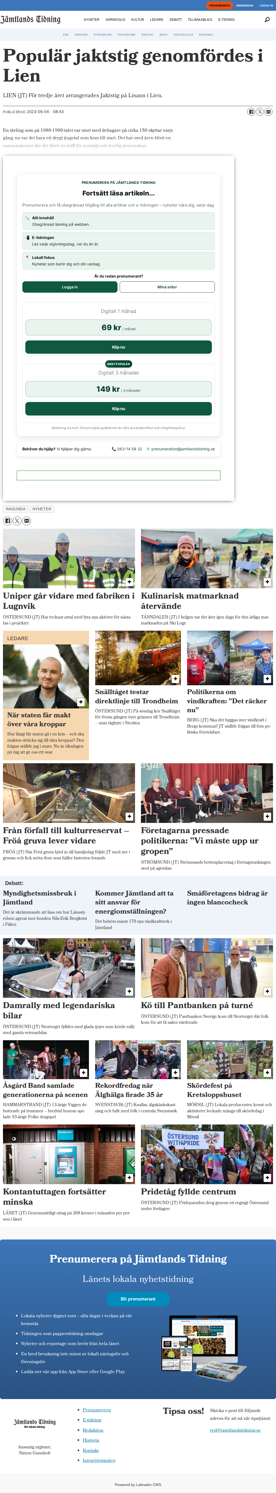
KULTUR (137, 20)
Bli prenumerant (138, 1299)
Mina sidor (167, 287)
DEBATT (176, 20)
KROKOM (81, 34)
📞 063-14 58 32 (127, 449)
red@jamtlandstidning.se (235, 1431)
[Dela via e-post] (268, 112)
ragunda (16, 509)
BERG (164, 34)
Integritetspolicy (99, 1461)
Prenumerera (97, 1410)
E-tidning (92, 1420)
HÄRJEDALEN (183, 34)
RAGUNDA (206, 34)
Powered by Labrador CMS (138, 1484)
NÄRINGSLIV (115, 20)
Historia (91, 1441)
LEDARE (156, 20)
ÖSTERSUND (127, 34)
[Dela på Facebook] (251, 112)
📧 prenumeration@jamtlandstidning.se (180, 449)
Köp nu (118, 347)
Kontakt (91, 1451)
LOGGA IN (266, 5)
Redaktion (93, 1431)
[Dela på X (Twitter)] (260, 112)
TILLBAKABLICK (200, 20)
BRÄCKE (147, 34)
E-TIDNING (226, 20)
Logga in (70, 287)
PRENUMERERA (219, 5)
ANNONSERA (244, 5)
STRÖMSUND (103, 34)
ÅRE (66, 34)
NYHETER (91, 20)
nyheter (42, 509)
